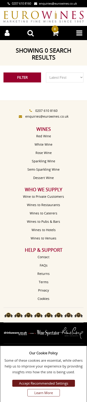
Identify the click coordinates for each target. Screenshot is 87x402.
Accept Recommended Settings (43, 383)
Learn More (43, 392)
